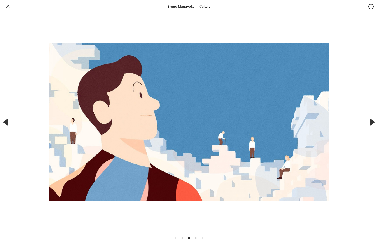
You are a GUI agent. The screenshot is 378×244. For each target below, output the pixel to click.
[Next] (372, 122)
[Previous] (5, 122)
